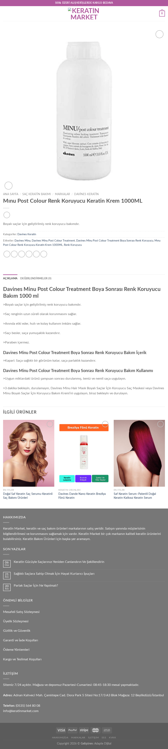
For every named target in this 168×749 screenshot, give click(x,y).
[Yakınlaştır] (8, 186)
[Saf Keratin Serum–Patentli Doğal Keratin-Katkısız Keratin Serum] (139, 453)
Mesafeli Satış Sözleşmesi (21, 612)
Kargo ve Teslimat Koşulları (22, 659)
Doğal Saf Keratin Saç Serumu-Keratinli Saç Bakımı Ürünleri (27, 495)
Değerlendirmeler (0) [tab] (35, 278)
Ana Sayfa (10, 194)
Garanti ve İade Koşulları (20, 640)
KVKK (112, 737)
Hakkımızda (60, 737)
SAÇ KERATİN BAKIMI (36, 194)
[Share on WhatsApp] (6, 254)
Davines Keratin (86, 194)
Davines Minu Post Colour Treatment (53, 240)
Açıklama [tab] (10, 278)
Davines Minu (23, 240)
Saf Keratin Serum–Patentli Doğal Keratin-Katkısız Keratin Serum (135, 495)
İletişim (93, 737)
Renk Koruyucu (73, 245)
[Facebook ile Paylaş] (14, 254)
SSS (104, 737)
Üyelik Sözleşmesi (15, 621)
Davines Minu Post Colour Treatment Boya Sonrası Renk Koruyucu (114, 240)
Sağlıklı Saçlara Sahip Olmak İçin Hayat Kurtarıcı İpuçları (54, 573)
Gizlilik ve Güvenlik (16, 630)
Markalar (62, 194)
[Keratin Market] (84, 13)
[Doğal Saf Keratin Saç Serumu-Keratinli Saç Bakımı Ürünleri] (28, 453)
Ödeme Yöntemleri (16, 649)
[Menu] (5, 14)
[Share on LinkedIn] (43, 254)
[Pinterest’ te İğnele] (36, 254)
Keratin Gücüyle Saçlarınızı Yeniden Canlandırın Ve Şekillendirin (59, 561)
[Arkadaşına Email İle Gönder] (29, 254)
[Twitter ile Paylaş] (21, 254)
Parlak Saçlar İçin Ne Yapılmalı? (36, 585)
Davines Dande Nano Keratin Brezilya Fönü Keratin (82, 495)
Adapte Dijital (102, 743)
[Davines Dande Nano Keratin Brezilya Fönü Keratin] (84, 453)
